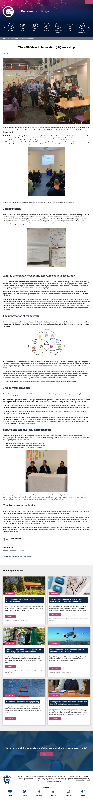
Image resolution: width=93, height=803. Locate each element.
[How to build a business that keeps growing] (24, 688)
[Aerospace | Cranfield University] (11, 25)
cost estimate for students (75, 618)
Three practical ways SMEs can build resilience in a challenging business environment (68, 703)
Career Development (22, 671)
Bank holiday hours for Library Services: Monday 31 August (21, 600)
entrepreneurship (14, 550)
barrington (14, 620)
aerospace (52, 672)
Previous (4, 28)
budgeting (51, 618)
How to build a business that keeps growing (22, 702)
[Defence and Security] (58, 25)
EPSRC (62, 672)
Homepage (6, 38)
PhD (71, 672)
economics (85, 618)
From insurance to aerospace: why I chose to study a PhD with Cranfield (67, 650)
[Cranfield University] (8, 6)
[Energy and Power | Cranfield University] (81, 25)
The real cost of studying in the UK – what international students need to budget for (66, 600)
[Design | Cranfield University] (70, 25)
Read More (10, 616)
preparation (40, 671)
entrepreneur (6, 550)
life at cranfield (32, 671)
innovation (22, 550)
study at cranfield (9, 672)
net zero (67, 672)
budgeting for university (61, 618)
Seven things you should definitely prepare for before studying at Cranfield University (23, 650)
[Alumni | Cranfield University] (34, 25)
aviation (58, 672)
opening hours (23, 620)
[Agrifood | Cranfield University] (23, 25)
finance (52, 620)
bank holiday (8, 620)
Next (88, 28)
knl (18, 620)
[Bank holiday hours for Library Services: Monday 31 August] (24, 585)
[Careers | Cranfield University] (46, 25)
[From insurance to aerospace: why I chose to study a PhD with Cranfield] (69, 636)
